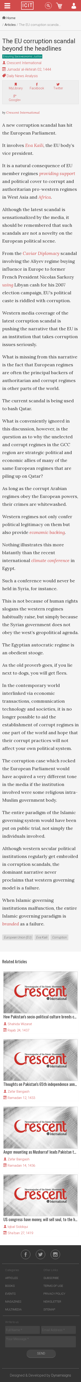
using (7, 285)
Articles (10, 25)
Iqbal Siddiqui (18, 1227)
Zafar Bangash (18, 1091)
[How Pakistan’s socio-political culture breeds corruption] (40, 992)
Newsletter (52, 1301)
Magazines (13, 1301)
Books (10, 1285)
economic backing (47, 532)
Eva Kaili (34, 145)
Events (10, 1293)
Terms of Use (53, 1285)
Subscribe (51, 1278)
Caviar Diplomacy (41, 253)
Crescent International (24, 63)
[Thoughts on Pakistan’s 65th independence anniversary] (40, 1060)
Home (11, 18)
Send (41, 1353)
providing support (57, 173)
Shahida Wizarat (20, 1024)
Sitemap (49, 1309)
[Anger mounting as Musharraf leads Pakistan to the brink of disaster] (40, 1128)
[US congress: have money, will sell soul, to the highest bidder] (40, 1195)
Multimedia (13, 1309)
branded (10, 924)
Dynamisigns (61, 1375)
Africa (44, 197)
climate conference (50, 560)
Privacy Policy (54, 1293)
